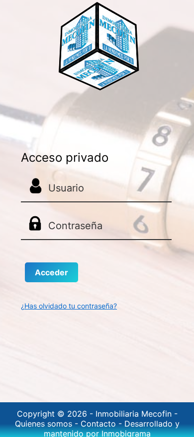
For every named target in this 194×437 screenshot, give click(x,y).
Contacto (99, 424)
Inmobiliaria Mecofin (135, 414)
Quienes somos (45, 424)
